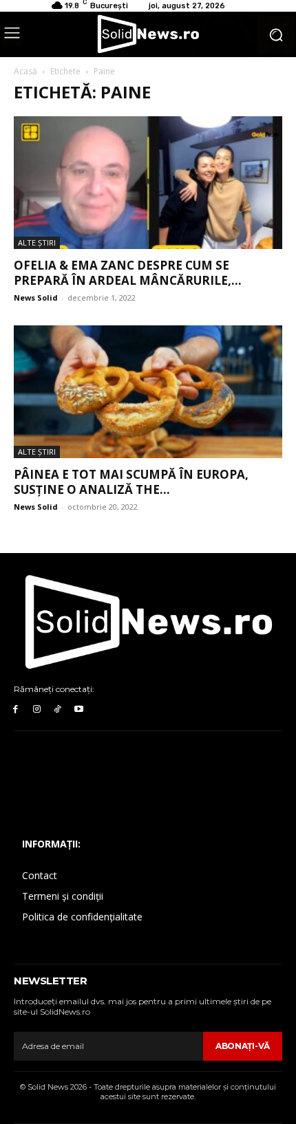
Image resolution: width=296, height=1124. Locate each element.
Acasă (25, 71)
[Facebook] (15, 709)
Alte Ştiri (37, 242)
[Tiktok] (58, 709)
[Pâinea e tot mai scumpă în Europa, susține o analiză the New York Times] (148, 391)
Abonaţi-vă (242, 1046)
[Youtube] (79, 709)
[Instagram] (37, 709)
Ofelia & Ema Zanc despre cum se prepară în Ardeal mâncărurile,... (128, 272)
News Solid (36, 297)
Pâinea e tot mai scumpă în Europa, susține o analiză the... (131, 481)
